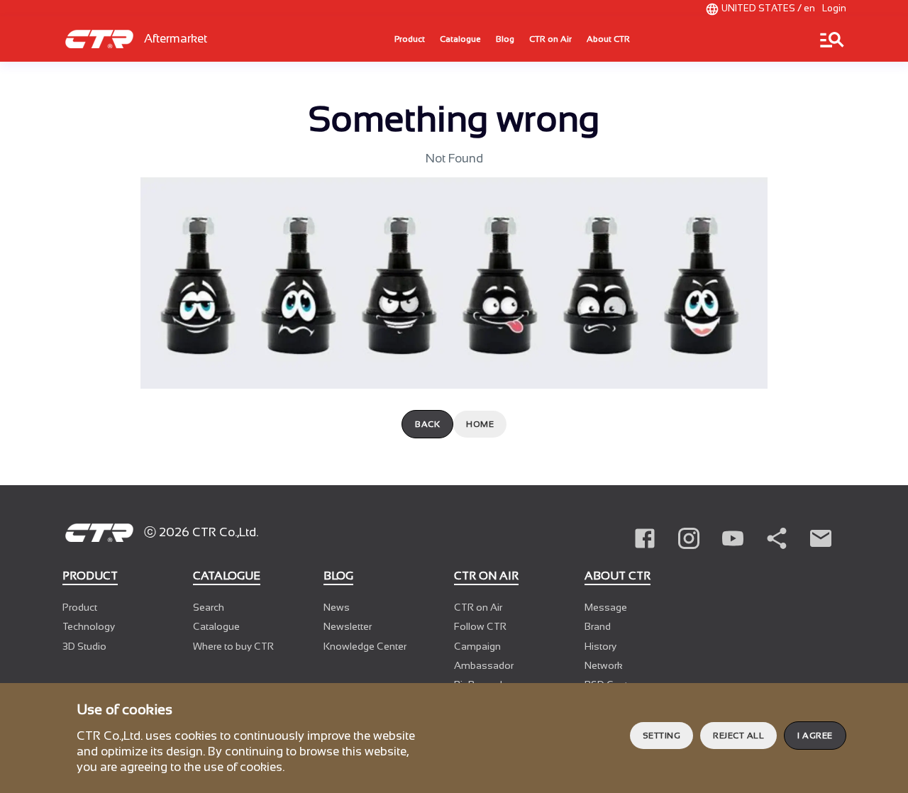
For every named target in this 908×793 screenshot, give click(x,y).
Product (409, 39)
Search (208, 607)
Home (480, 424)
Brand (598, 626)
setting (662, 736)
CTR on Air (550, 39)
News (336, 607)
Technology (88, 626)
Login (834, 8)
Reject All (738, 736)
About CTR (608, 39)
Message (606, 607)
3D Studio (84, 646)
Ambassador (484, 665)
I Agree (815, 736)
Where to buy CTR (233, 646)
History (600, 646)
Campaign (477, 646)
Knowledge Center (364, 646)
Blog (505, 39)
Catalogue (460, 39)
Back (427, 424)
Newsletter (347, 626)
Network (604, 665)
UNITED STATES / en (768, 8)
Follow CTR (480, 626)
